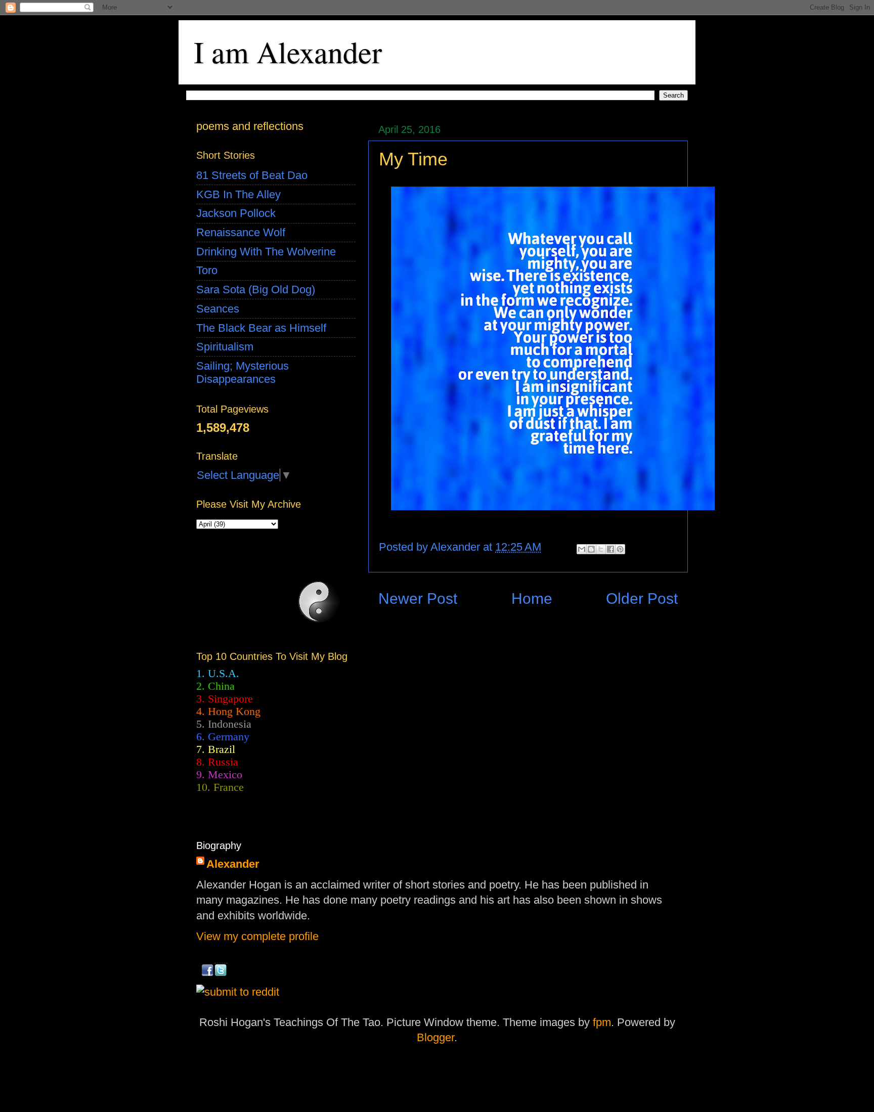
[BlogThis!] (591, 549)
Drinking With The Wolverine (266, 251)
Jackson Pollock (236, 213)
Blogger (435, 1037)
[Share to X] (601, 549)
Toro (206, 270)
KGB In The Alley (238, 194)
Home (531, 598)
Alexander (232, 864)
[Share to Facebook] (610, 549)
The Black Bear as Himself (261, 328)
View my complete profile (257, 936)
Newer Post (417, 598)
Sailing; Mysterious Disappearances (242, 372)
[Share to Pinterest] (620, 549)
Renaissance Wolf (240, 232)
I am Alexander (288, 51)
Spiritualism (224, 346)
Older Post (642, 598)
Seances (217, 308)
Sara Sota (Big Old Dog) (255, 289)
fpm (602, 1022)
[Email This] (582, 549)
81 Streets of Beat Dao (252, 175)
